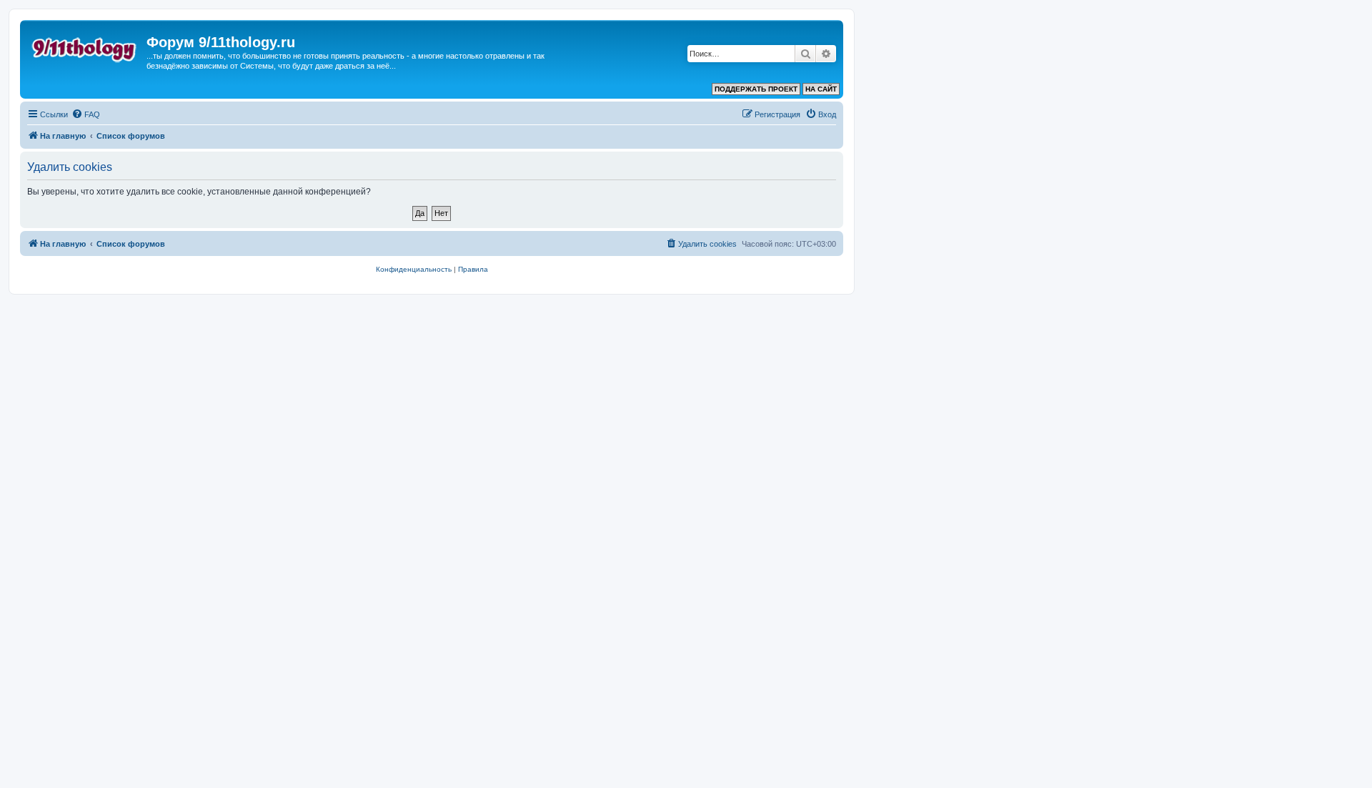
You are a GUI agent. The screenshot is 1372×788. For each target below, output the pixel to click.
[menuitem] (85, 114)
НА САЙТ (821, 89)
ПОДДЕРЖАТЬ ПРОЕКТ (756, 89)
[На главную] (85, 46)
